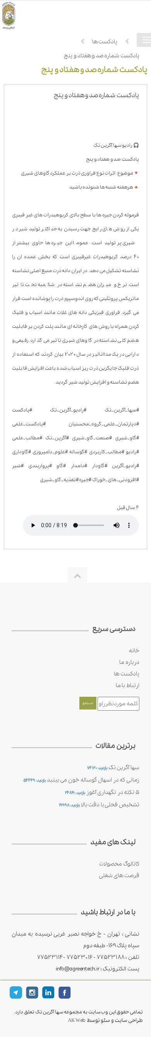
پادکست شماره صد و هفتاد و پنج (101, 56)
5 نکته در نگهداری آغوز (112, 792)
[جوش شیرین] (19, 15)
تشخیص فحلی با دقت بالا (110, 805)
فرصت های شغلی (119, 875)
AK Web (77, 1020)
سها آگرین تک (123, 767)
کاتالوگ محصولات (119, 864)
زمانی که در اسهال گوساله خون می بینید (93, 780)
